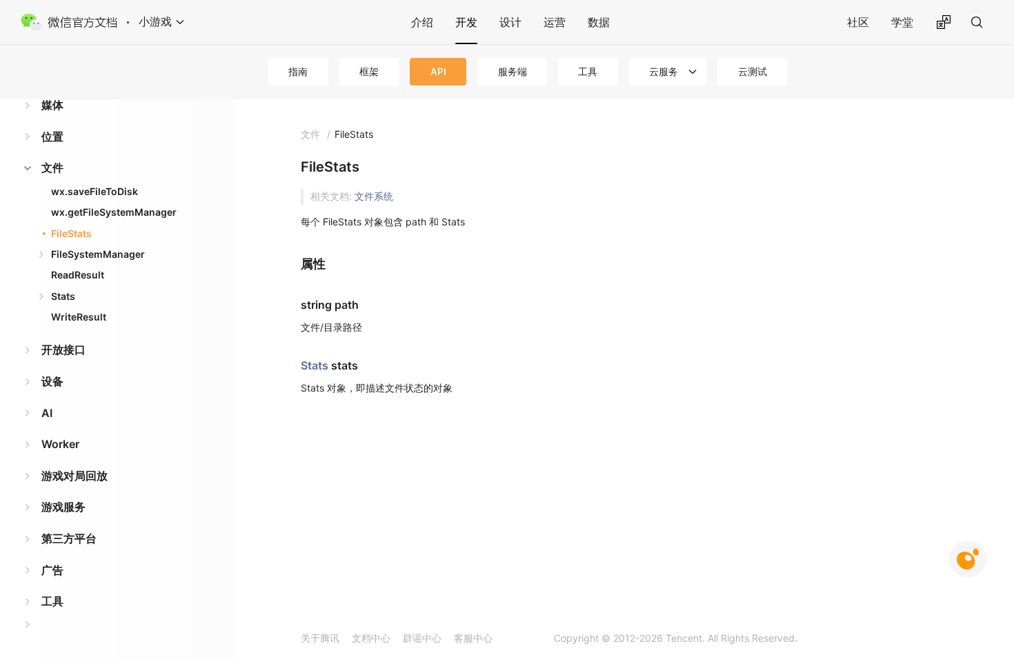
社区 (858, 22)
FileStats (71, 233)
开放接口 (63, 349)
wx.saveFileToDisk (94, 191)
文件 (52, 167)
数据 (599, 22)
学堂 (902, 22)
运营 (555, 22)
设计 (510, 22)
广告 (52, 570)
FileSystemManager (98, 254)
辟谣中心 (422, 638)
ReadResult (77, 275)
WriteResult (78, 317)
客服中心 (473, 638)
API (438, 71)
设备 (52, 381)
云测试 (752, 71)
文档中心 (371, 638)
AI (46, 413)
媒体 (52, 105)
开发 (466, 22)
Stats (63, 296)
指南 (298, 71)
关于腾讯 (320, 638)
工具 (587, 71)
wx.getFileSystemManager (114, 212)
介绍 (422, 22)
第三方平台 (69, 538)
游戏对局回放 (74, 476)
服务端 (512, 71)
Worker (60, 444)
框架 (369, 71)
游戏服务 (63, 507)
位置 (52, 136)
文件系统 (374, 196)
